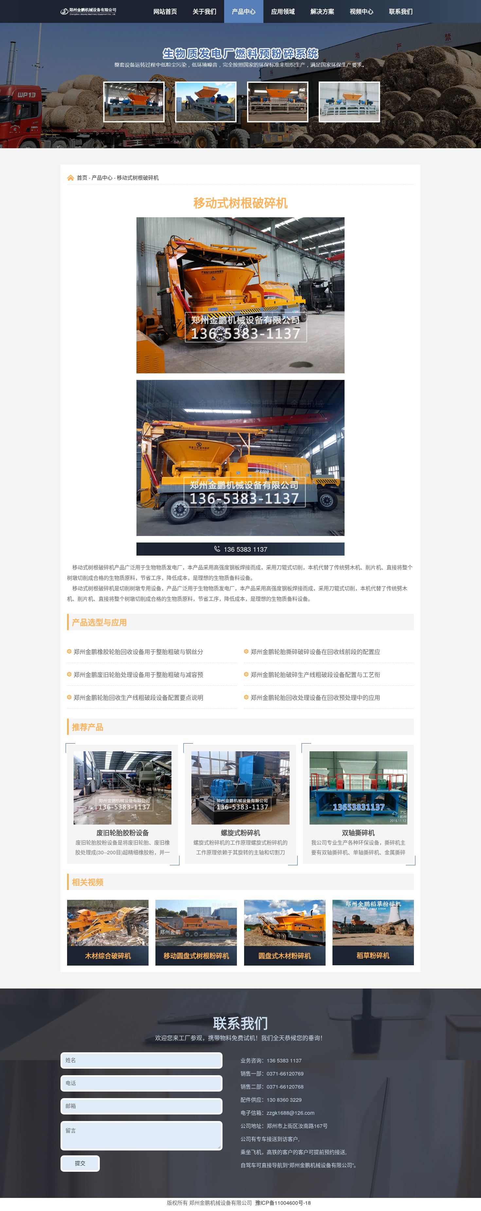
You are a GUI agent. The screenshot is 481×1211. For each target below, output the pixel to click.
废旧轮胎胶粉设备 (85, 748)
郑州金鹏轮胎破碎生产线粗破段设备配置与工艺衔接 (315, 678)
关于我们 (204, 11)
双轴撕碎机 (314, 748)
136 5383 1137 (284, 1060)
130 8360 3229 (284, 1099)
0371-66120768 (285, 1086)
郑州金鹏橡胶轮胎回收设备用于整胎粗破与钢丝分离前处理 (138, 655)
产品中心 (244, 11)
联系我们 (401, 11)
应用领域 (283, 11)
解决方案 (322, 11)
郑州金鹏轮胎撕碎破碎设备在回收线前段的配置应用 (315, 655)
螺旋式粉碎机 (198, 748)
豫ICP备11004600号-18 (283, 1202)
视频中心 (361, 11)
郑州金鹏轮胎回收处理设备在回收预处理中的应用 (315, 697)
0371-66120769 (285, 1073)
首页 (82, 177)
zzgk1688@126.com (290, 1112)
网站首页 (165, 11)
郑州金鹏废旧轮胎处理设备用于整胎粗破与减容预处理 (138, 678)
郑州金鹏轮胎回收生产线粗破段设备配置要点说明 (138, 697)
